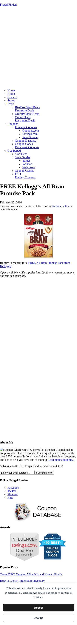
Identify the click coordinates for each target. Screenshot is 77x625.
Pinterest (12, 494)
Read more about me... (61, 459)
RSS (10, 497)
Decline (38, 617)
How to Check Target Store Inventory (22, 580)
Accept (38, 607)
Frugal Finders (8, 4)
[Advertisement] (38, 47)
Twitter (11, 491)
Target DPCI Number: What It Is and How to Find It (31, 574)
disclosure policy (60, 206)
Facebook (13, 487)
